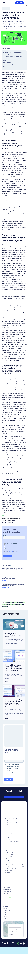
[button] (27, 6)
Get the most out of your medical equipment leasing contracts (13, 61)
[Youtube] (18, 943)
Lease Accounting (6, 604)
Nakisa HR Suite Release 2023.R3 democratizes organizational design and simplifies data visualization (13, 570)
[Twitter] (24, 943)
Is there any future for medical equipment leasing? (13, 65)
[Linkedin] (21, 943)
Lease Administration (16, 604)
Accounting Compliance (10, 602)
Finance (6, 8)
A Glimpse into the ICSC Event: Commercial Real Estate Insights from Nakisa (13, 577)
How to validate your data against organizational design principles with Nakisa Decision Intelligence (14, 667)
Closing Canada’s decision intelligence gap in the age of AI (13, 634)
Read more (5, 573)
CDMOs (22, 258)
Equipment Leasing (21, 602)
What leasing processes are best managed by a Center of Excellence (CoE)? (13, 585)
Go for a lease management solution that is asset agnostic (13, 57)
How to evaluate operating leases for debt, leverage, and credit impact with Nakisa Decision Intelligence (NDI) (14, 703)
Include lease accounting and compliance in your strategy (13, 53)
